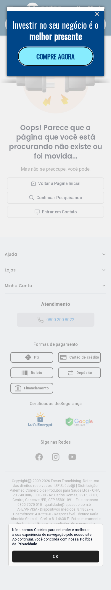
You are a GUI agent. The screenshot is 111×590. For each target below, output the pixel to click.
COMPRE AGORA (55, 56)
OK (55, 556)
